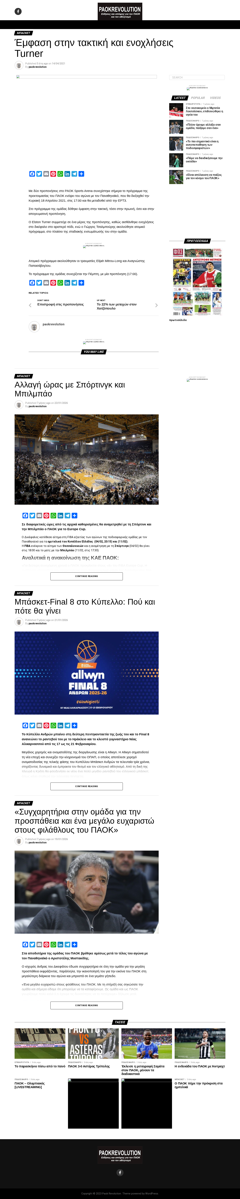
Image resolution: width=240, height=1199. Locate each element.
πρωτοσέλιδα (178, 320)
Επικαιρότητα (129, 24)
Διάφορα (166, 24)
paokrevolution (38, 66)
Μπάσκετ (95, 24)
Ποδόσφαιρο (76, 24)
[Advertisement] (197, 211)
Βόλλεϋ (111, 24)
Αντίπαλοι (150, 24)
